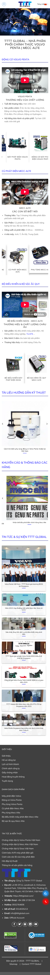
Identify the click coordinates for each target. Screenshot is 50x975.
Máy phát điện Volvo (11, 796)
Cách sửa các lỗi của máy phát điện (18, 856)
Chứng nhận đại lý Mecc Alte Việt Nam (20, 844)
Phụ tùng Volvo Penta (12, 804)
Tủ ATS (29, 334)
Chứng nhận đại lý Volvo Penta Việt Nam (21, 840)
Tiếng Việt (40, 4)
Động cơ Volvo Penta (12, 800)
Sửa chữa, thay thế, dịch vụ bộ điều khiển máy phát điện (24, 633)
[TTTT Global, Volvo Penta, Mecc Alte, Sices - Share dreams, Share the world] (25, 4)
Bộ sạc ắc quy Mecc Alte (13, 821)
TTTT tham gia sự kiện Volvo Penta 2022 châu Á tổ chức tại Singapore (24, 657)
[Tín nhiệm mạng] (12, 948)
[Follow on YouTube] (35, 924)
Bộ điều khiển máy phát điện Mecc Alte (20, 817)
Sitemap (13, 964)
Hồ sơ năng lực (9, 760)
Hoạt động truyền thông (13, 776)
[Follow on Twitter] (19, 924)
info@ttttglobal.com (20, 913)
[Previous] (3, 146)
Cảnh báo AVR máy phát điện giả (17, 852)
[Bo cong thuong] (37, 935)
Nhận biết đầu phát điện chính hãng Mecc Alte (25, 523)
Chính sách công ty (11, 768)
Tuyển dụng (7, 781)
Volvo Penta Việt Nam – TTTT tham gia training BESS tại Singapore (24, 585)
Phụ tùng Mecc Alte (11, 812)
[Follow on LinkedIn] (30, 924)
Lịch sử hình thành (10, 764)
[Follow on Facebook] (14, 924)
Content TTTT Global (31, 964)
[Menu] (4, 4)
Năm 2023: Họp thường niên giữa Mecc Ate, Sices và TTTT (23, 609)
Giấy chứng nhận (10, 772)
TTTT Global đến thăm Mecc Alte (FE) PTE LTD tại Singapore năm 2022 (23, 705)
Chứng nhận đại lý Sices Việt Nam (18, 848)
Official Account (16, 917)
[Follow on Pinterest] (25, 924)
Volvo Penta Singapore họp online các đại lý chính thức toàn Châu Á (23, 729)
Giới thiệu (6, 755)
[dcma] (12, 935)
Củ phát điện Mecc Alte (13, 808)
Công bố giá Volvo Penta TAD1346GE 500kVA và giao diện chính (23, 681)
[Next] (47, 146)
